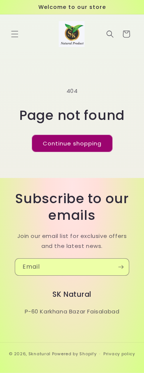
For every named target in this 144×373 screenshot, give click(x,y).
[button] (15, 34)
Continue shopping (72, 143)
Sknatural (39, 354)
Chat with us (128, 357)
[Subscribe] (121, 267)
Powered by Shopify (74, 354)
